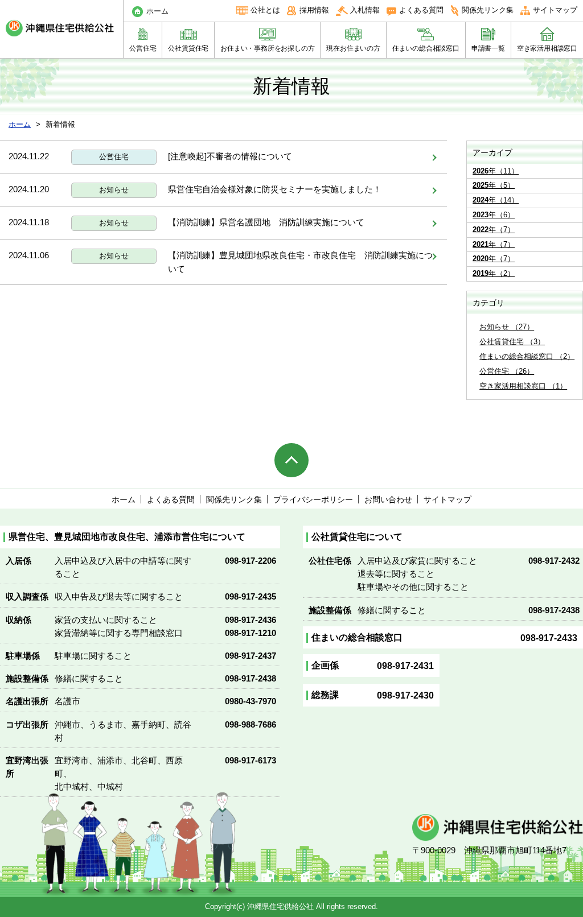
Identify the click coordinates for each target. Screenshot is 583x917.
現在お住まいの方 (353, 48)
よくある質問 (421, 10)
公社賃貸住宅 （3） (512, 341)
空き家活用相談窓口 (547, 48)
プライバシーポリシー (313, 499)
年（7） (494, 229)
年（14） (496, 200)
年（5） (494, 185)
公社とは (265, 10)
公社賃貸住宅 (188, 48)
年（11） (496, 171)
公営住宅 (142, 48)
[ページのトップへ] (291, 460)
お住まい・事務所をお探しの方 (267, 48)
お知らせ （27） (506, 327)
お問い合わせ (388, 499)
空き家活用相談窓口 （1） (523, 386)
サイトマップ (555, 10)
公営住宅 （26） (506, 371)
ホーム (157, 11)
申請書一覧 (488, 48)
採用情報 (314, 10)
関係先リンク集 (488, 10)
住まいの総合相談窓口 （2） (526, 356)
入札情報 (365, 10)
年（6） (494, 214)
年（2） (494, 273)
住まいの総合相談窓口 (425, 48)
